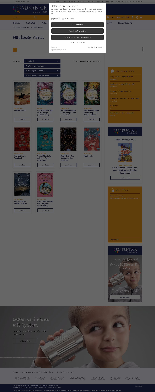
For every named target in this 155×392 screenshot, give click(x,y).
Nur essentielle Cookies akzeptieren (77, 37)
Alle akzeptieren (77, 25)
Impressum (91, 47)
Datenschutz (100, 47)
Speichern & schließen (77, 31)
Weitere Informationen (77, 42)
